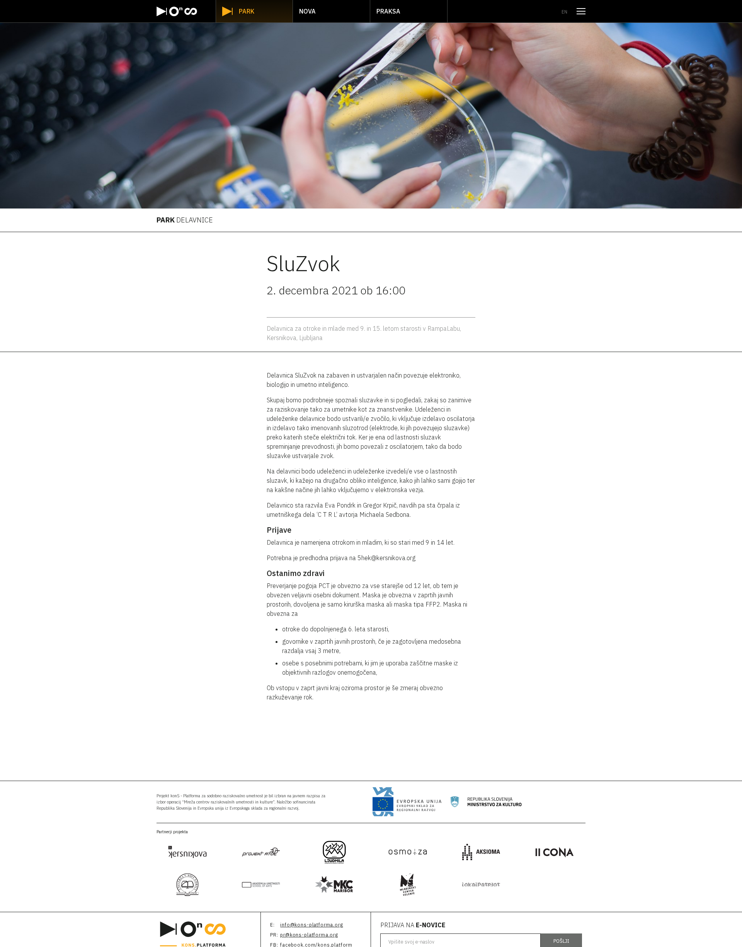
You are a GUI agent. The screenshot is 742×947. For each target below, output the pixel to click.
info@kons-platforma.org (311, 925)
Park (246, 11)
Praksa (388, 11)
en (564, 12)
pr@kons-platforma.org (309, 935)
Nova (307, 11)
